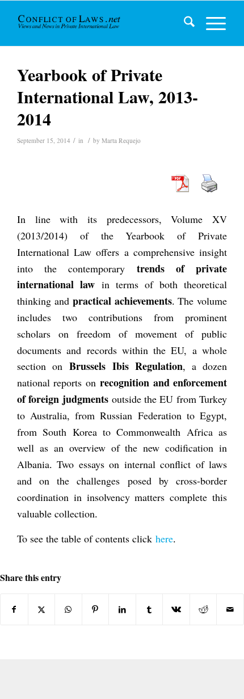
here (164, 538)
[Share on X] (41, 609)
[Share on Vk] (176, 609)
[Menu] (210, 23)
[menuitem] (184, 23)
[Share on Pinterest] (95, 609)
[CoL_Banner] (70, 23)
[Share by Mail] (230, 609)
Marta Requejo (121, 140)
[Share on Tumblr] (149, 609)
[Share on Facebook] (14, 609)
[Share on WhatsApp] (68, 609)
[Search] (184, 23)
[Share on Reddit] (203, 609)
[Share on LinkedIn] (122, 609)
